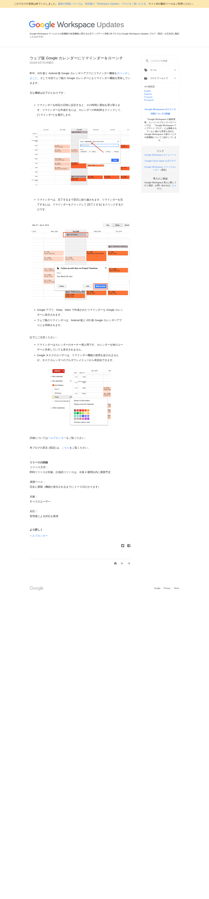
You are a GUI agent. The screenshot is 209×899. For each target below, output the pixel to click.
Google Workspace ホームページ (160, 155)
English (147, 91)
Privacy (167, 588)
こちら (65, 447)
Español (148, 94)
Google (157, 588)
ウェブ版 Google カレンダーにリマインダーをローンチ (76, 58)
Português (149, 100)
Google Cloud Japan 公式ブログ (160, 161)
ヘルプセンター (57, 438)
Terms (176, 588)
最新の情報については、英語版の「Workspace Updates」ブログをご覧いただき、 (103, 3)
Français (148, 97)
